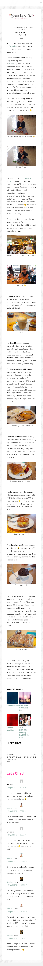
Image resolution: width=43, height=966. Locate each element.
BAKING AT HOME (30, 757)
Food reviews (18, 27)
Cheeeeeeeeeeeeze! (12, 705)
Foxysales (13, 46)
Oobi (11, 64)
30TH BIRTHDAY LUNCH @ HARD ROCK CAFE (23, 732)
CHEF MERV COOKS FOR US (23, 708)
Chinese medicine (10, 729)
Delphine (10, 882)
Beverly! (10, 808)
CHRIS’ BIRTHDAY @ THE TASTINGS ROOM (14, 759)
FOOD (10, 27)
